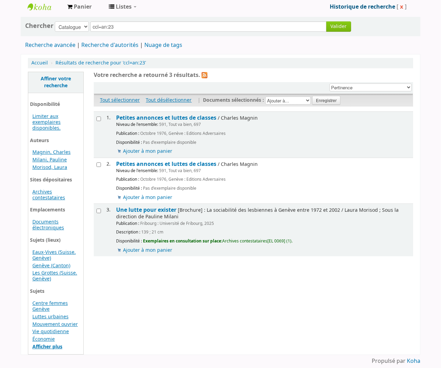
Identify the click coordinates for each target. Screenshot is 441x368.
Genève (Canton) (51, 265)
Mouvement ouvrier (55, 324)
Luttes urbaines (50, 316)
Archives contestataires (45, 7)
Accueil (39, 63)
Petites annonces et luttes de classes (166, 118)
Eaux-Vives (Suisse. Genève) (54, 255)
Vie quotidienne (50, 331)
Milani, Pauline (49, 159)
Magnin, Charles (51, 152)
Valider (338, 26)
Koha (413, 361)
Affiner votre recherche (56, 82)
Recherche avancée (50, 45)
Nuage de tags (163, 45)
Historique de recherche (362, 7)
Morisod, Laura (49, 167)
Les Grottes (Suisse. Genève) (54, 275)
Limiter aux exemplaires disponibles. (46, 122)
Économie (43, 339)
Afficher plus (47, 346)
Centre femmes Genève (50, 306)
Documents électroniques (48, 224)
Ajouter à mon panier (147, 151)
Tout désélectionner (169, 100)
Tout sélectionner (120, 100)
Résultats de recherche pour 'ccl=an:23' (100, 63)
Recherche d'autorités (110, 45)
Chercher (39, 25)
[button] (79, 7)
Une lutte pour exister (146, 210)
